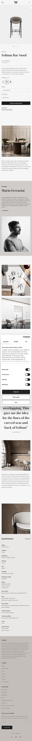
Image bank (4, 689)
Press (3, 671)
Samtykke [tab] (6, 341)
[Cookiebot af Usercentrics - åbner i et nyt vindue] (23, 337)
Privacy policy (5, 681)
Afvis (16, 402)
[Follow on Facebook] (12, 737)
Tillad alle (16, 392)
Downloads (4, 107)
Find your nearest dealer (16, 103)
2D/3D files (4, 695)
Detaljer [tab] (16, 341)
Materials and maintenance (8, 705)
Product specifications (7, 109)
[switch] (27, 374)
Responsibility (5, 668)
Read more (5, 210)
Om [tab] (26, 341)
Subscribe (7, 727)
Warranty (4, 703)
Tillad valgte (16, 397)
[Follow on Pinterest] (20, 737)
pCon (3, 697)
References (4, 692)
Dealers (3, 679)
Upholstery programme (7, 700)
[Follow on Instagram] (16, 737)
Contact (4, 673)
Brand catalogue (6, 708)
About (3, 665)
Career (3, 676)
